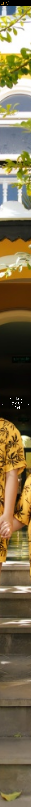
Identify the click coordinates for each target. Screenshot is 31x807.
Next (28, 404)
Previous (2, 404)
